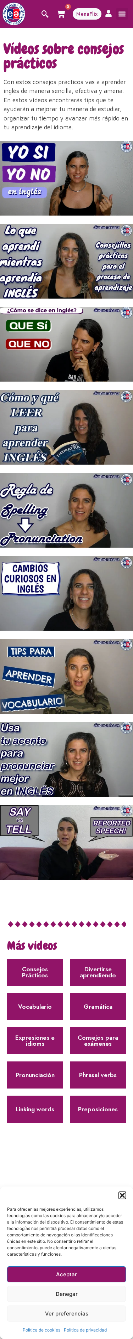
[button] (122, 1195)
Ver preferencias (66, 1313)
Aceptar (66, 1274)
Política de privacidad (85, 1330)
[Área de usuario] (108, 13)
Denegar (67, 1294)
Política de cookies (41, 1330)
